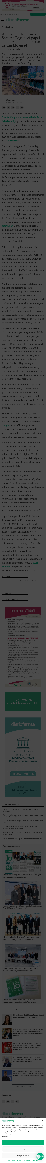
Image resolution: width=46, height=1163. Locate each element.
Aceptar (23, 1142)
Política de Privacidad (24, 1160)
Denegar (23, 1149)
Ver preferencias (23, 1155)
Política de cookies (13, 1160)
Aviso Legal (34, 1160)
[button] (42, 1121)
